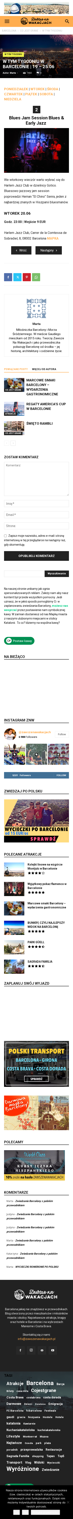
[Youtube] (53, 1350)
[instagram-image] (14, 754)
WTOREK (37, 89)
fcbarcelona (34, 1410)
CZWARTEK (13, 94)
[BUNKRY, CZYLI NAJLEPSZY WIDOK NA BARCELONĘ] (14, 928)
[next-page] (13, 443)
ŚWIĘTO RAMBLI (39, 423)
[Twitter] (17, 277)
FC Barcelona (14, 1410)
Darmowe (13, 1404)
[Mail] (42, 1350)
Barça (60, 1384)
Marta (13, 73)
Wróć (23, 250)
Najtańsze (14, 1443)
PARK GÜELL (36, 942)
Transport (14, 1462)
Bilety (10, 1391)
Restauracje (54, 1449)
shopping (38, 1456)
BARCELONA (9, 30)
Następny (47, 250)
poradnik (12, 1449)
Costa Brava (15, 1397)
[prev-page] (6, 443)
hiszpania (34, 1417)
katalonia (13, 1423)
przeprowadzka (31, 1449)
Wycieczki (53, 1462)
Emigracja (55, 1404)
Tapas (50, 1456)
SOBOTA (46, 94)
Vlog (28, 1462)
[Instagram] (31, 1350)
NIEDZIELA (12, 99)
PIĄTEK (31, 94)
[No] (68, 1502)
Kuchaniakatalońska (20, 1430)
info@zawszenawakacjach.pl (36, 1339)
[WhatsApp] (36, 277)
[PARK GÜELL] (14, 947)
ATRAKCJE (10, 414)
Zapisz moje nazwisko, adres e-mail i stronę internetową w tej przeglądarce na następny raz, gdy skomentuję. (35, 540)
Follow (62, 734)
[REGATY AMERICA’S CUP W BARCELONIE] (14, 409)
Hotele (59, 1417)
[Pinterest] (27, 277)
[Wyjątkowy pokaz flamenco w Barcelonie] (14, 889)
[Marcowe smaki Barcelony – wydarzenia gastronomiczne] (14, 385)
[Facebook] (8, 277)
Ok (16, 1512)
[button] (6, 21)
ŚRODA (52, 89)
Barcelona (40, 1383)
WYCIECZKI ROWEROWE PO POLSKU (36, 1266)
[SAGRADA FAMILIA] (14, 967)
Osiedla (29, 1443)
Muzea (44, 1436)
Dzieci (28, 1403)
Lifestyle (13, 1436)
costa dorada (52, 1397)
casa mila (22, 1391)
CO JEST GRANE (29, 30)
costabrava (33, 1397)
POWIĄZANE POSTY (16, 369)
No (25, 1512)
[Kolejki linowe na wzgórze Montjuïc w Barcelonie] (14, 869)
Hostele (48, 1417)
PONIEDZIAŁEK (16, 89)
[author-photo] (36, 318)
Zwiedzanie (50, 1470)
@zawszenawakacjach (35, 732)
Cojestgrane (43, 1390)
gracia (21, 1417)
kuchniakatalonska (49, 1430)
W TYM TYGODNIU (52, 30)
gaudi (10, 1417)
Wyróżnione (22, 1469)
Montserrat (30, 1436)
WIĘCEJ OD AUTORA (44, 369)
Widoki (39, 1462)
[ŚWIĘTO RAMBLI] (14, 428)
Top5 (61, 1456)
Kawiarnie (29, 1423)
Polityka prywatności (45, 1512)
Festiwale (50, 1410)
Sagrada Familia (17, 1456)
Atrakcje (15, 1383)
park (38, 1443)
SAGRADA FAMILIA (40, 961)
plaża (47, 1443)
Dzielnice (40, 1404)
